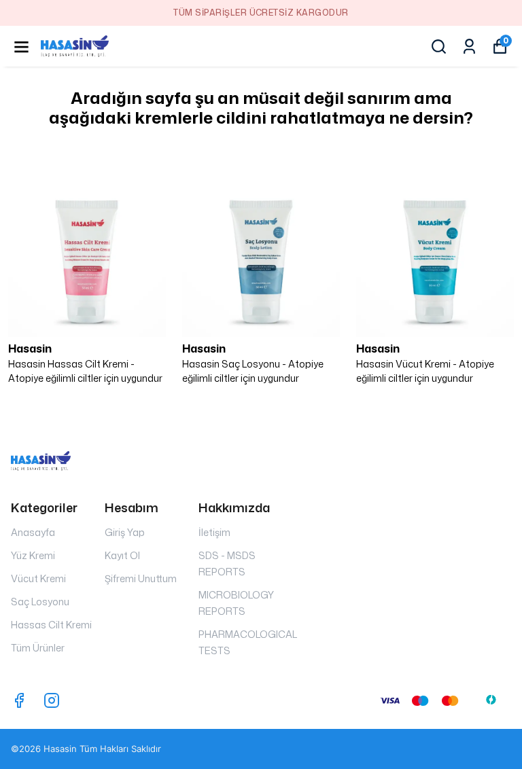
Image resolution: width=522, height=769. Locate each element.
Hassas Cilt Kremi (51, 624)
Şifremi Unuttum (141, 578)
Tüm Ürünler (38, 647)
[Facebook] (19, 700)
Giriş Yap (125, 532)
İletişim (214, 532)
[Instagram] (52, 700)
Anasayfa (33, 532)
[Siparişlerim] (469, 46)
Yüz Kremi (33, 555)
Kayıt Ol (122, 555)
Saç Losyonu (40, 601)
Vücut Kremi (38, 578)
